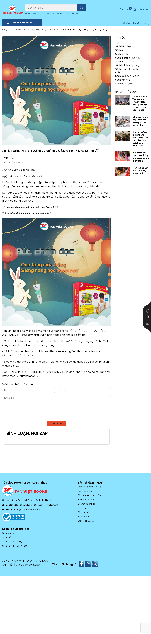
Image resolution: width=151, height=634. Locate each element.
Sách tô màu (84, 516)
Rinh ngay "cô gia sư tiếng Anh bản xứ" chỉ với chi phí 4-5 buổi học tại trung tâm (140, 139)
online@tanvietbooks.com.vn (26, 509)
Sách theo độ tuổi (86, 521)
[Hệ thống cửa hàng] (122, 9)
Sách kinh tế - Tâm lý (12, 541)
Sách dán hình (84, 508)
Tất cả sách (121, 42)
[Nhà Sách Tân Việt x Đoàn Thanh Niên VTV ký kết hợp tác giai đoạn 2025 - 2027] (122, 100)
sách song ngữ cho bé (65, 13)
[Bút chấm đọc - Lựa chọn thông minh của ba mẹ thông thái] (122, 156)
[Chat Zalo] (147, 323)
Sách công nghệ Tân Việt (90, 487)
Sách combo (122, 54)
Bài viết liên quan (126, 91)
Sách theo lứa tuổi (125, 61)
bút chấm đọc (30, 13)
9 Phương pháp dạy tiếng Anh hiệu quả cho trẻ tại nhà (140, 121)
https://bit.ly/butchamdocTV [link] (20, 375)
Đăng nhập (144, 9)
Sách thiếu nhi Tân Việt (127, 57)
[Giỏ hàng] (128, 10)
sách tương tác (82, 13)
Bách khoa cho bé (86, 499)
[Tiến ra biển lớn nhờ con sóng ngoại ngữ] (122, 171)
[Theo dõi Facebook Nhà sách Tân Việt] (82, 563)
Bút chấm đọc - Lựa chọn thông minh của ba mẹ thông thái (140, 157)
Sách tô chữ (83, 512)
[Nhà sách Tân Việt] (12, 9)
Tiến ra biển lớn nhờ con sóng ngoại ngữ (140, 170)
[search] (81, 7)
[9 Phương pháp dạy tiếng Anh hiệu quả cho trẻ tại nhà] (122, 121)
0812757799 (53, 505)
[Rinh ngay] (122, 136)
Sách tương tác (85, 491)
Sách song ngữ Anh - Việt (90, 495)
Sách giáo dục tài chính (128, 76)
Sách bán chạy (123, 46)
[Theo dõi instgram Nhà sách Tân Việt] (95, 563)
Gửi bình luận (56, 423)
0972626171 (40, 505)
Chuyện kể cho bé (86, 504)
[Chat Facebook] (147, 317)
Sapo (36, 564)
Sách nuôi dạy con (125, 83)
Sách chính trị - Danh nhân (126, 71)
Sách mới (120, 50)
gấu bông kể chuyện (46, 13)
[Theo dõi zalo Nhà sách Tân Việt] (88, 563)
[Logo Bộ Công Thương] (13, 517)
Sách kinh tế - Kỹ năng (127, 65)
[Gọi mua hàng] (147, 310)
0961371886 (26, 505)
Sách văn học (122, 79)
